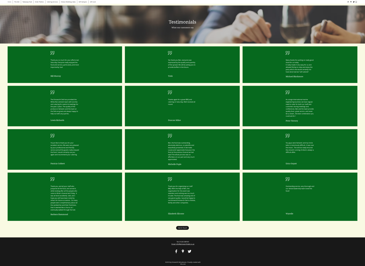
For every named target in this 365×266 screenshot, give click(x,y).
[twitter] (354, 2)
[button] (356, 2)
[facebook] (348, 2)
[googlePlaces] (351, 2)
